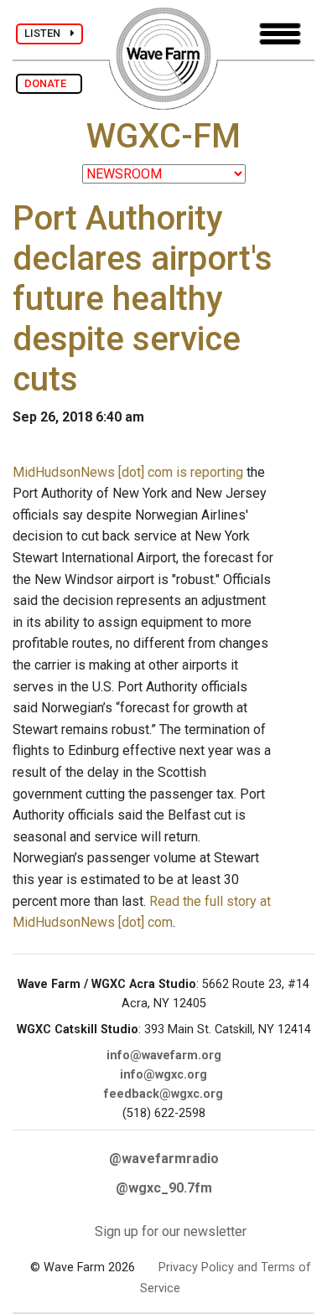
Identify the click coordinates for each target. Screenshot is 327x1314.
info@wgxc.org (163, 1075)
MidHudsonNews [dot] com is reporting (128, 472)
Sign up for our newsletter (171, 1231)
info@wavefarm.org (163, 1055)
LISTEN (47, 33)
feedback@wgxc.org (163, 1094)
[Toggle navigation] (280, 34)
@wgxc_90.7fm (164, 1188)
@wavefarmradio (164, 1159)
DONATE (49, 83)
